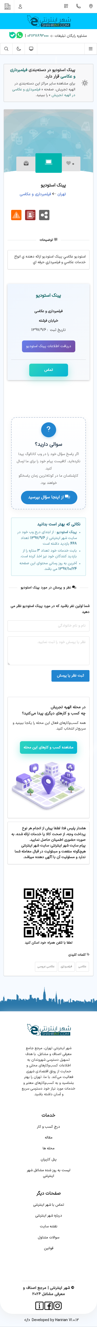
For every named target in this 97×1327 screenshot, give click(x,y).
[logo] (48, 21)
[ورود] (20, 6)
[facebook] (48, 1305)
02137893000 (38, 36)
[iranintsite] (39, 1305)
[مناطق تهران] (91, 6)
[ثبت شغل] (66, 6)
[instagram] (57, 1305)
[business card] (30, 215)
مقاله (49, 1137)
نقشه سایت (48, 1226)
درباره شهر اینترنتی (48, 1215)
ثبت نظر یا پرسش (70, 675)
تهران (61, 194)
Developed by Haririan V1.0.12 (54, 1320)
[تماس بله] (12, 36)
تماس (48, 370)
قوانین (48, 1248)
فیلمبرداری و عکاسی (35, 194)
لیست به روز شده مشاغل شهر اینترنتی (48, 1173)
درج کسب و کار (48, 1126)
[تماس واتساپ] (20, 36)
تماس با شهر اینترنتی (48, 1205)
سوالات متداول (48, 1237)
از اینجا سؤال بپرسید (46, 497)
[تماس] (78, 6)
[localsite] (16, 215)
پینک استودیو (48, 295)
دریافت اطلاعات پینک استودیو (48, 346)
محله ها (49, 1148)
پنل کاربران (49, 1159)
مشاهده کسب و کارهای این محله (49, 747)
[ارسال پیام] (26, 164)
